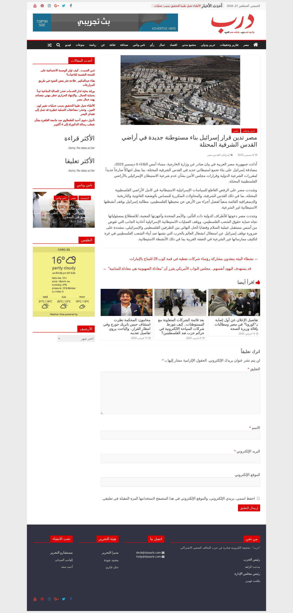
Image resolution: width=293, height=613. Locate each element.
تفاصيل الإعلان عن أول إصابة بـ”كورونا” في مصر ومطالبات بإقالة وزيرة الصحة (236, 324)
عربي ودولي (208, 45)
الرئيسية (60, 198)
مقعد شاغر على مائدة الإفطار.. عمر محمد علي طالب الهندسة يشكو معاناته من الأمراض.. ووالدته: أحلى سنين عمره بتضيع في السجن (38, 210)
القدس (216, 155)
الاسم (254, 428)
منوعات (80, 45)
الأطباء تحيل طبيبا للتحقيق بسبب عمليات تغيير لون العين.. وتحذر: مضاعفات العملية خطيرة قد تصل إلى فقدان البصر (65, 110)
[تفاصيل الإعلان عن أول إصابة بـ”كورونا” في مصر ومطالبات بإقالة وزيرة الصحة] (234, 291)
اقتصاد (173, 45)
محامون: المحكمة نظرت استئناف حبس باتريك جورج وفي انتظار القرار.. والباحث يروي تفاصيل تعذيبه (126, 326)
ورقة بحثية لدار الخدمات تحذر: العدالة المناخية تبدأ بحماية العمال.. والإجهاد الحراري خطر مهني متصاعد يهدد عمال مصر (65, 95)
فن (103, 45)
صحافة (124, 45)
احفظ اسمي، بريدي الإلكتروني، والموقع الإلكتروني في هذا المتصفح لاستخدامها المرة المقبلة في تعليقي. (178, 498)
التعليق (254, 369)
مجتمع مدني (189, 45)
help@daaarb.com (149, 556)
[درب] (255, 45)
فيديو (68, 45)
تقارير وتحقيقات (229, 45)
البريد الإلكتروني (247, 451)
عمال (162, 45)
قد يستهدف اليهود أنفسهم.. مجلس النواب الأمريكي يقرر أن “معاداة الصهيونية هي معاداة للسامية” (177, 268)
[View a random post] (49, 45)
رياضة (92, 45)
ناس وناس (139, 45)
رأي (152, 45)
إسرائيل (226, 155)
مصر (246, 45)
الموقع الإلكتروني (247, 475)
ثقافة (112, 45)
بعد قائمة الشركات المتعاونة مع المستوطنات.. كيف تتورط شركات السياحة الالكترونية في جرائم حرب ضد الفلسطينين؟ (181, 326)
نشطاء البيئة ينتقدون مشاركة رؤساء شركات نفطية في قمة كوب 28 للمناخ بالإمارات (193, 258)
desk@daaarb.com (149, 552)
